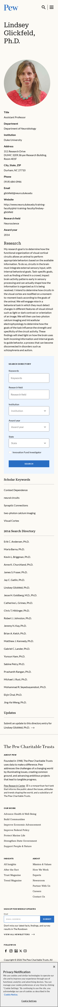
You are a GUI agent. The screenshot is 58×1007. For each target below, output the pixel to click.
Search (29, 463)
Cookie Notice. (11, 994)
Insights (9, 858)
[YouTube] (25, 951)
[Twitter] (20, 951)
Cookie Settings (29, 1001)
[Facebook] (6, 951)
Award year (14, 420)
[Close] (54, 966)
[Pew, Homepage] (11, 7)
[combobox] (11, 411)
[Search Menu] (43, 7)
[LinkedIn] (16, 951)
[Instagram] (11, 951)
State (11, 436)
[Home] (29, 746)
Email (6, 914)
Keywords (14, 370)
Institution (14, 404)
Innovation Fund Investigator (27, 452)
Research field (16, 387)
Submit (47, 919)
